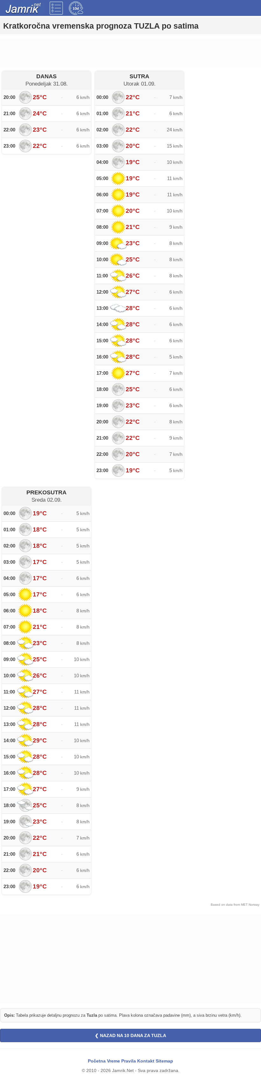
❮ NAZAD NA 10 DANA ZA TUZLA (130, 1035)
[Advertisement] (130, 53)
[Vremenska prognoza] (56, 8)
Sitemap (164, 1060)
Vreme (113, 1060)
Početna (97, 1060)
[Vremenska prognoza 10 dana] (75, 8)
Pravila (128, 1060)
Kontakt (145, 1060)
